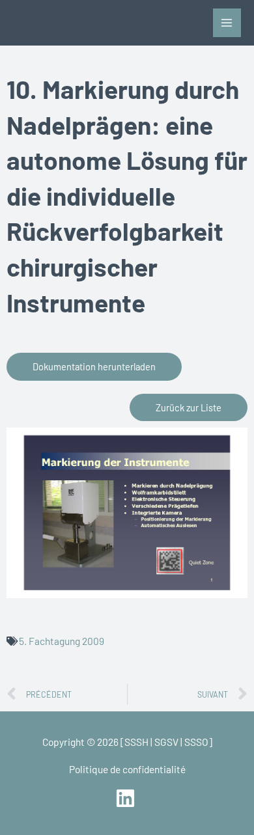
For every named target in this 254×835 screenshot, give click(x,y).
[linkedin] (127, 798)
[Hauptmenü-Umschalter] (227, 22)
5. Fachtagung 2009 (61, 641)
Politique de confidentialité (127, 769)
